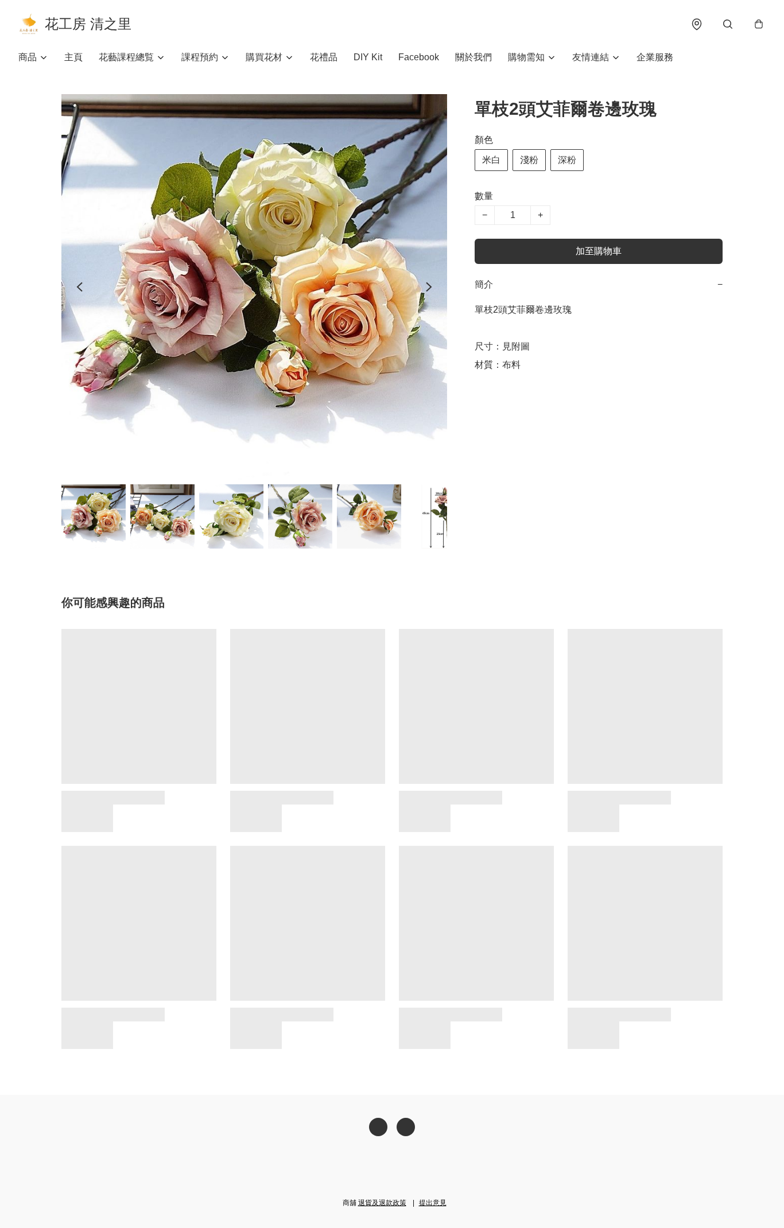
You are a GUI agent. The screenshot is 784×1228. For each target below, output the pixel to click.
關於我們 (473, 57)
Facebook (418, 57)
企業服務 (654, 57)
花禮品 (323, 57)
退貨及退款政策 (382, 1203)
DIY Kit (368, 57)
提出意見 (433, 1203)
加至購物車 (599, 251)
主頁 (73, 57)
